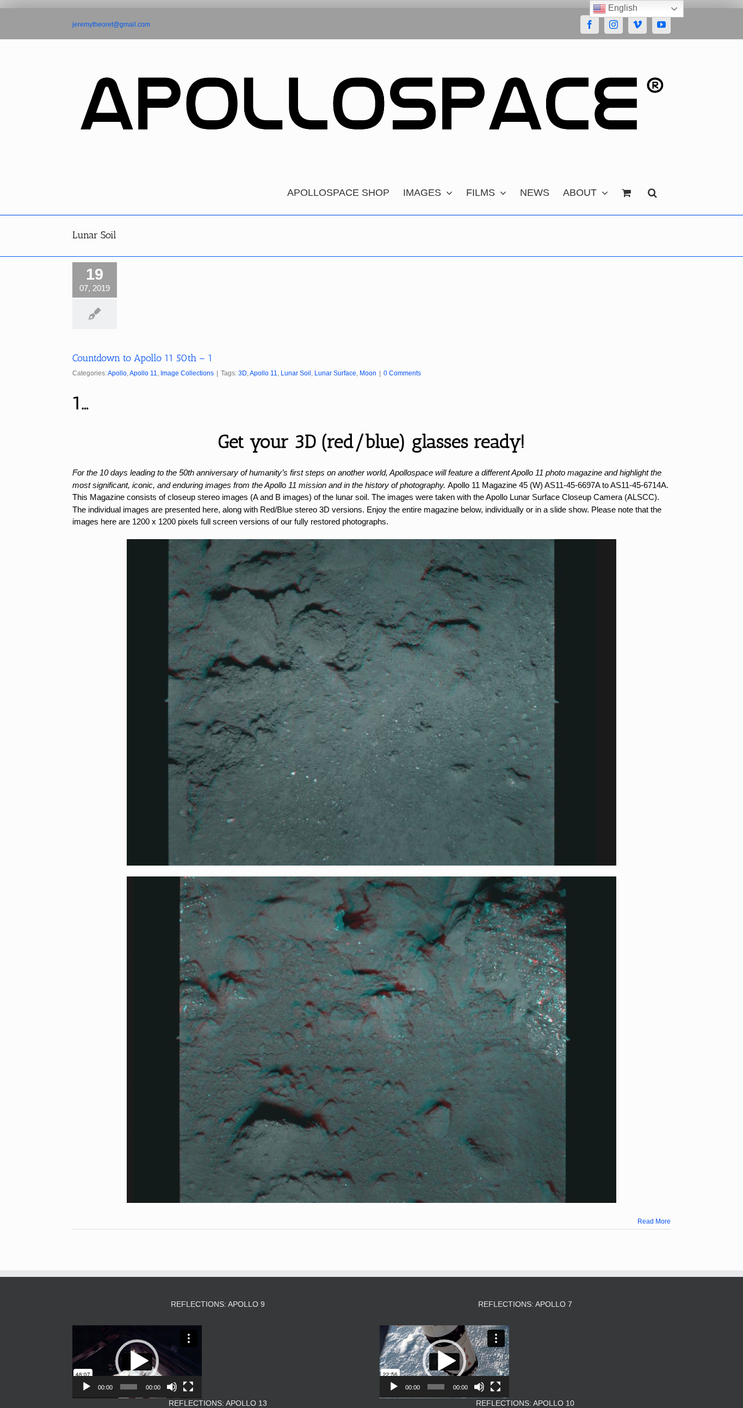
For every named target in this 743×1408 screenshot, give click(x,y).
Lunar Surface (335, 373)
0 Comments (402, 373)
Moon (368, 373)
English (621, 8)
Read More (654, 1221)
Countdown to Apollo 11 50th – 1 (142, 358)
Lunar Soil (296, 373)
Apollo (117, 373)
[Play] (86, 1386)
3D (242, 373)
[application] (137, 1361)
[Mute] (171, 1386)
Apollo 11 (143, 373)
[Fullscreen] (188, 1386)
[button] (652, 189)
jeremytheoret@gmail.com (111, 24)
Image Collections (187, 373)
